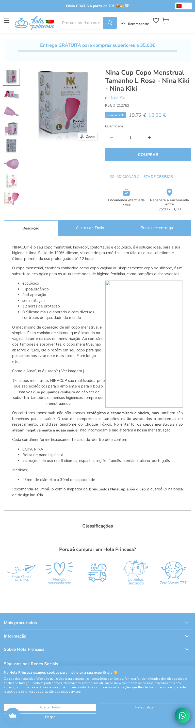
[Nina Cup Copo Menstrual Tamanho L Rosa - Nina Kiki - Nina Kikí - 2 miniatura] (11, 94)
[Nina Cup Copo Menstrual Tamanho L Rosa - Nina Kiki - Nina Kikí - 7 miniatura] (11, 181)
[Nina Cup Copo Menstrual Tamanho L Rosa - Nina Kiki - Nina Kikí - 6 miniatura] (11, 164)
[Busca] (110, 23)
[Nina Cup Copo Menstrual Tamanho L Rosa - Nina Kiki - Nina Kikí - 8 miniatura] (11, 198)
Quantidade (114, 126)
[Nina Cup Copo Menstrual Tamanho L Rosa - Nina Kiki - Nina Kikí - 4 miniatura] (11, 129)
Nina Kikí (118, 97)
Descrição (30, 228)
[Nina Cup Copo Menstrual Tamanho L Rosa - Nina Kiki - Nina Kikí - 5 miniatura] (11, 146)
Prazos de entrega (157, 227)
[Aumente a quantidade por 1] (149, 137)
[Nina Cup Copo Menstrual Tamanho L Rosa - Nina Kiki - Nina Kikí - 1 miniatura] (11, 77)
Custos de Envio (90, 227)
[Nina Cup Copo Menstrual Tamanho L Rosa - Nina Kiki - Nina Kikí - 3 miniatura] (11, 112)
